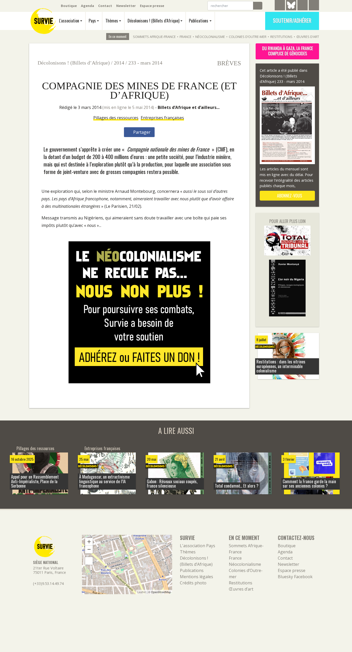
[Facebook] (302, 6)
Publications (198, 21)
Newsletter (126, 5)
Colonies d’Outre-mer (247, 36)
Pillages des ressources (115, 118)
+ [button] (89, 541)
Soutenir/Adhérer (292, 20)
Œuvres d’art (307, 36)
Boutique (69, 5)
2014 (119, 63)
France (185, 36)
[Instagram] (314, 6)
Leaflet (141, 592)
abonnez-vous (289, 196)
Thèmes (111, 21)
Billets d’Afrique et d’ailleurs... (189, 107)
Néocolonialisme (210, 36)
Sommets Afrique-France (154, 36)
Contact (105, 5)
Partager (141, 132)
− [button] (89, 549)
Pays (92, 21)
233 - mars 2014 (145, 63)
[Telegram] (280, 6)
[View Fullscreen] (89, 561)
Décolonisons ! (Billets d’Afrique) (153, 21)
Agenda (87, 5)
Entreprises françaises (162, 118)
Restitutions (281, 36)
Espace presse (152, 5)
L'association (69, 21)
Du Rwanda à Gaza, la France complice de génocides (287, 51)
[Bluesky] (291, 9)
